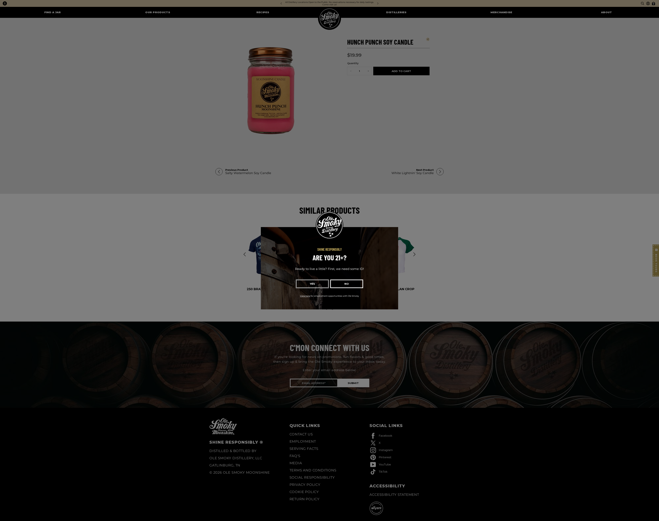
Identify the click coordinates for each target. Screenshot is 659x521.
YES (312, 283)
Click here (305, 296)
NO (346, 283)
